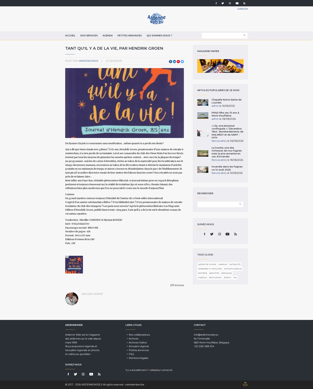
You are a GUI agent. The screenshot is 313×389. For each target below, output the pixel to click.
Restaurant (215, 277)
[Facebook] (216, 4)
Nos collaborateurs (139, 334)
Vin (235, 277)
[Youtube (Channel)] (237, 4)
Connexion (242, 8)
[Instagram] (229, 4)
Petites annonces (130, 35)
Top (245, 385)
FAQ (131, 354)
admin (215, 105)
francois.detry (219, 140)
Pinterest (178, 61)
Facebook (170, 61)
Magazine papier (220, 66)
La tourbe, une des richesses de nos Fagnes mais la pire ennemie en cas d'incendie (227, 152)
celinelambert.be (134, 384)
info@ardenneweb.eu (206, 334)
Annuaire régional (139, 346)
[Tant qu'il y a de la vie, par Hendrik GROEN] (74, 265)
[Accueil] (156, 24)
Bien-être (214, 273)
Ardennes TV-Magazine (210, 269)
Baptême (202, 273)
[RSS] (244, 4)
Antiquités (234, 264)
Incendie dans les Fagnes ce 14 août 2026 (227, 168)
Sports (227, 277)
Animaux (222, 264)
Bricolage (226, 273)
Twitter (182, 61)
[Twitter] (223, 4)
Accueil (70, 35)
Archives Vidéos (138, 342)
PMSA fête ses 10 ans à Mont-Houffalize (225, 114)
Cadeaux (202, 277)
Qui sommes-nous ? (159, 35)
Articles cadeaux (233, 269)
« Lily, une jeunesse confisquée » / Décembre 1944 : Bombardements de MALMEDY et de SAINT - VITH (227, 131)
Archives (133, 338)
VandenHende (88, 60)
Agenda (108, 35)
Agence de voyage (207, 264)
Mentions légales (138, 358)
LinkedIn (174, 61)
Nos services (89, 35)
